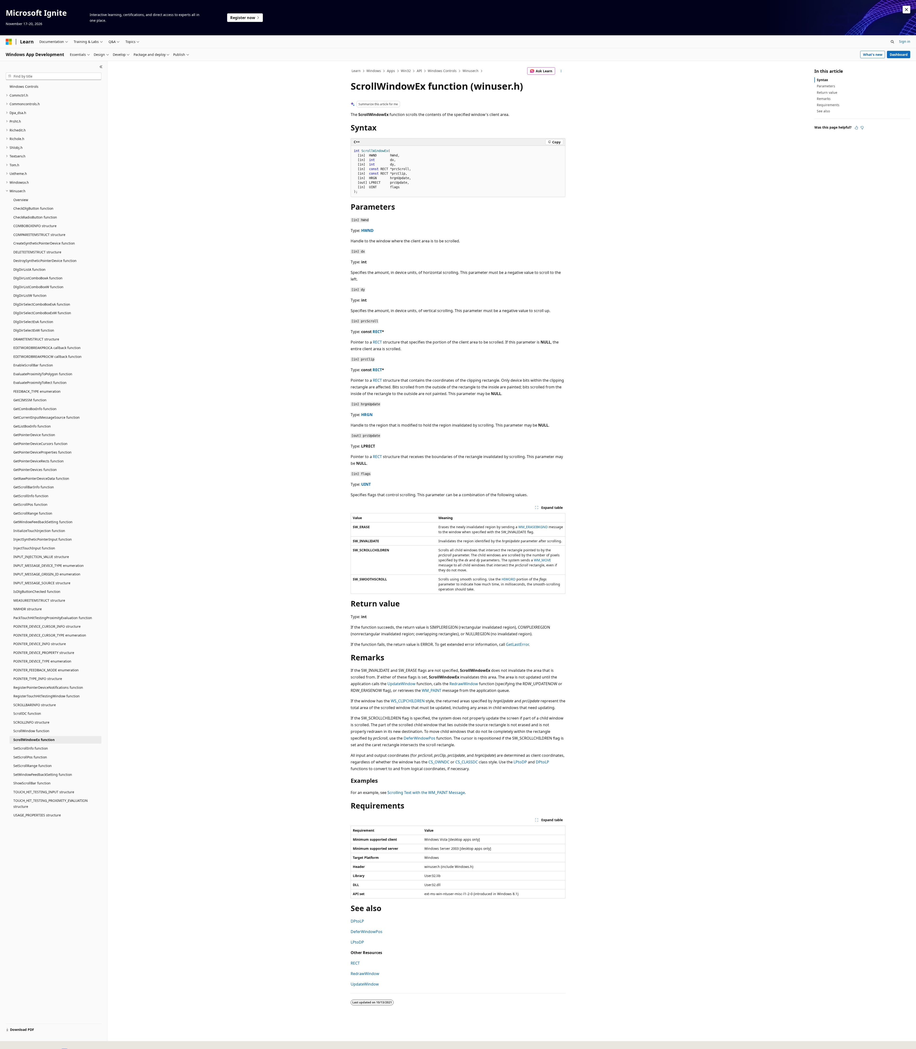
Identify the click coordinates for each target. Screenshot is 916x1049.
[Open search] (892, 41)
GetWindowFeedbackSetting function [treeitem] (43, 522)
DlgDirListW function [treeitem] (30, 295)
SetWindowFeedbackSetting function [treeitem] (42, 774)
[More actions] (561, 71)
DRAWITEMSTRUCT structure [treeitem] (36, 339)
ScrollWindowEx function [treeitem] (34, 739)
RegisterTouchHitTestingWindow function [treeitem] (46, 696)
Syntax (822, 80)
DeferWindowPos (419, 738)
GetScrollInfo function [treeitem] (30, 496)
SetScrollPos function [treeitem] (30, 757)
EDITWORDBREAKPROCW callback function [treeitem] (47, 356)
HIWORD (508, 579)
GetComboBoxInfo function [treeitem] (35, 409)
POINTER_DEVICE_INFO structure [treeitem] (39, 644)
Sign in (904, 41)
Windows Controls (442, 70)
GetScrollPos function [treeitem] (30, 504)
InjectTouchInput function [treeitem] (34, 548)
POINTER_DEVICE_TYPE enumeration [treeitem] (42, 661)
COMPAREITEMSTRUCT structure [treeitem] (39, 234)
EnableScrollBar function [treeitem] (33, 365)
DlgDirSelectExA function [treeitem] (33, 321)
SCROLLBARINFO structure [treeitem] (34, 705)
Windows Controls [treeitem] (24, 86)
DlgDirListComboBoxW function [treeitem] (38, 287)
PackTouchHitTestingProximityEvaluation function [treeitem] (52, 618)
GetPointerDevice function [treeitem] (34, 435)
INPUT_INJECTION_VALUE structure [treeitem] (41, 556)
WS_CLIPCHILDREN (408, 701)
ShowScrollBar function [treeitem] (32, 783)
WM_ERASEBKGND (533, 527)
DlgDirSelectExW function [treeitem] (33, 330)
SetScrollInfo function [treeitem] (30, 748)
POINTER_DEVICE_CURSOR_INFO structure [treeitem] (47, 626)
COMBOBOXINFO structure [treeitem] (35, 226)
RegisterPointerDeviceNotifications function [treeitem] (48, 687)
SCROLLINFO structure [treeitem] (31, 722)
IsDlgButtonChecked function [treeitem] (36, 591)
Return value (827, 92)
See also (823, 111)
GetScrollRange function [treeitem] (32, 513)
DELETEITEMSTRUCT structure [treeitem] (37, 252)
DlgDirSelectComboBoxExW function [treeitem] (42, 313)
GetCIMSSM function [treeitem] (30, 400)
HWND (367, 230)
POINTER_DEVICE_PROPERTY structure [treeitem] (43, 652)
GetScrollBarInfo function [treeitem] (33, 487)
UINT (366, 484)
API (419, 70)
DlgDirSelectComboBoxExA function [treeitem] (41, 304)
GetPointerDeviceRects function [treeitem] (38, 461)
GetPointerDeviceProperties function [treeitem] (42, 452)
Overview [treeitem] (20, 200)
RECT (377, 331)
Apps (391, 70)
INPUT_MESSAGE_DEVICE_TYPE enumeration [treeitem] (48, 565)
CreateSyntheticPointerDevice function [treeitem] (44, 243)
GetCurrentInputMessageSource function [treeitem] (46, 417)
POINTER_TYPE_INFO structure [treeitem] (37, 678)
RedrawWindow (463, 683)
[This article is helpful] (856, 127)
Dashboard (899, 54)
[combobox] (53, 76)
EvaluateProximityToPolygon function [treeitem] (42, 374)
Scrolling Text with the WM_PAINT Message (426, 792)
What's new (872, 54)
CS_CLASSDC (466, 762)
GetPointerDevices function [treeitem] (35, 469)
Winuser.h (471, 70)
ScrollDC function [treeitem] (27, 713)
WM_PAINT (431, 690)
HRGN (367, 414)
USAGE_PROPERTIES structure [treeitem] (37, 815)
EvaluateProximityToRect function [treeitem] (40, 382)
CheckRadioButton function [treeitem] (35, 217)
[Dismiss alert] (906, 9)
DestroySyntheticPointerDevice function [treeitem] (45, 260)
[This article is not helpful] (862, 127)
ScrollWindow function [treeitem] (31, 731)
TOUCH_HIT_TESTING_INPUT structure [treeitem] (43, 792)
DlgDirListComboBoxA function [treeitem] (37, 278)
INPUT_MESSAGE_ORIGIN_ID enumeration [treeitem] (46, 574)
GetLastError (517, 644)
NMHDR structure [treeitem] (27, 609)
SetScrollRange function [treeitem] (32, 765)
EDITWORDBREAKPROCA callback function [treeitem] (47, 347)
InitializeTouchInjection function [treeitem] (39, 530)
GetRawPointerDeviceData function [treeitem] (41, 478)
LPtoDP (520, 762)
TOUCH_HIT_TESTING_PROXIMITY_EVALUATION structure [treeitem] (50, 803)
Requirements (828, 105)
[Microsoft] (9, 42)
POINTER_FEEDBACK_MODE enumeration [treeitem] (46, 670)
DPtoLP (542, 762)
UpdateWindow (401, 683)
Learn (356, 70)
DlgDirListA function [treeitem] (29, 269)
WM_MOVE (542, 560)
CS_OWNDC (438, 762)
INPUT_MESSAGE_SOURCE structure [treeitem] (41, 583)
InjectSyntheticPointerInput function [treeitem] (42, 539)
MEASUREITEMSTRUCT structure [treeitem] (39, 600)
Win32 (406, 70)
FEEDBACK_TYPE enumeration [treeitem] (37, 391)
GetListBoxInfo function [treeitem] (32, 426)
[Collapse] (101, 67)
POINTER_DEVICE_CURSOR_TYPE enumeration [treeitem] (49, 635)
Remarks (824, 98)
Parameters (826, 86)
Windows (373, 70)
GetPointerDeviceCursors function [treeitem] (40, 443)
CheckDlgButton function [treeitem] (33, 208)
